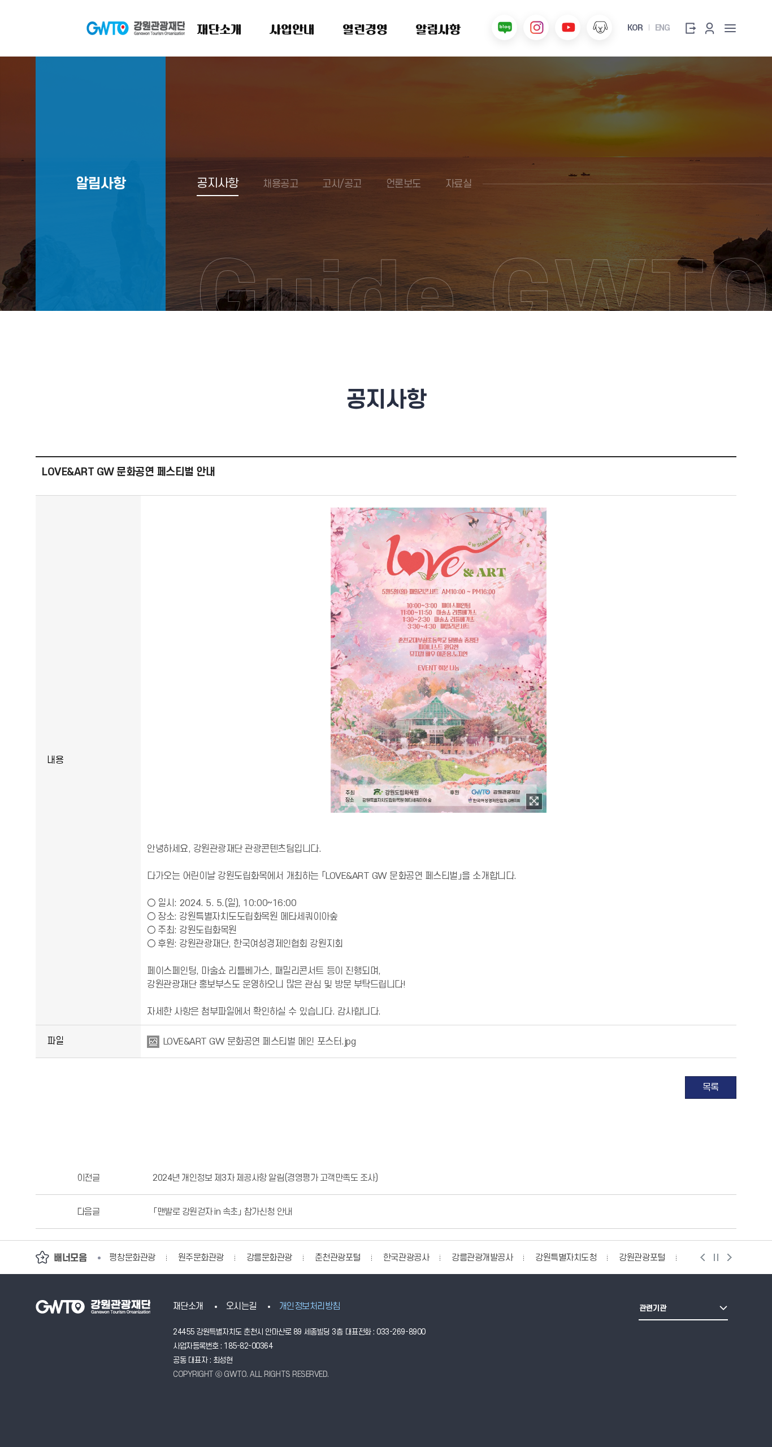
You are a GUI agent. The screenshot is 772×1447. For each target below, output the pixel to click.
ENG (662, 28)
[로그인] (689, 28)
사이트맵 (730, 28)
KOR (634, 28)
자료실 (458, 184)
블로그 (504, 27)
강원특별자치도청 (565, 1258)
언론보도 (403, 184)
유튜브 (567, 27)
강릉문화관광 (269, 1258)
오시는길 (241, 1306)
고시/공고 (342, 184)
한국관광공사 (406, 1258)
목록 (710, 1087)
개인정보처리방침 (309, 1306)
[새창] (534, 801)
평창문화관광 (132, 1258)
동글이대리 (599, 27)
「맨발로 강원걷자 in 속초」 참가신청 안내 (222, 1212)
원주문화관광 (201, 1258)
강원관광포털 (642, 1258)
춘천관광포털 (338, 1258)
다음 (729, 1257)
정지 (716, 1257)
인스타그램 (536, 27)
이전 (702, 1257)
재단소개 (188, 1306)
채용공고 (280, 184)
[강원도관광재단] (135, 28)
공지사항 (217, 183)
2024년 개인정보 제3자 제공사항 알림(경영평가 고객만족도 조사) (265, 1178)
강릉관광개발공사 (482, 1258)
